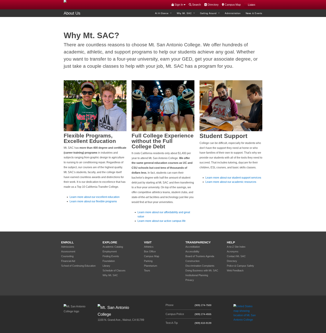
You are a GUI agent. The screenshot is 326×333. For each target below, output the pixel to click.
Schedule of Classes (114, 270)
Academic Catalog (113, 246)
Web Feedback (235, 270)
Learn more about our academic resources (230, 181)
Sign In (179, 4)
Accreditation (192, 246)
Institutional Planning (196, 275)
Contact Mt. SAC (236, 256)
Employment (110, 251)
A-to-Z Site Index (236, 246)
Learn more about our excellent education (95, 197)
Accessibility (192, 251)
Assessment (68, 251)
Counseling (67, 256)
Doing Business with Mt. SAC (201, 270)
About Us (72, 13)
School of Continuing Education (78, 265)
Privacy (189, 280)
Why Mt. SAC (184, 13)
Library (106, 265)
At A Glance (161, 13)
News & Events (254, 13)
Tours (147, 270)
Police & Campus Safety (240, 265)
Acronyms (232, 251)
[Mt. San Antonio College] (245, 312)
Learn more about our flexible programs (93, 201)
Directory (213, 4)
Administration (232, 13)
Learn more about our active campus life (162, 220)
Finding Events (111, 256)
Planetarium (150, 265)
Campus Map (232, 4)
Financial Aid (68, 261)
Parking (148, 261)
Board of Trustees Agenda (199, 256)
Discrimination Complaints (199, 265)
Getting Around (208, 13)
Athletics (148, 246)
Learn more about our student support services (233, 177)
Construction (192, 261)
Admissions (67, 246)
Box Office (150, 251)
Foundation (109, 261)
